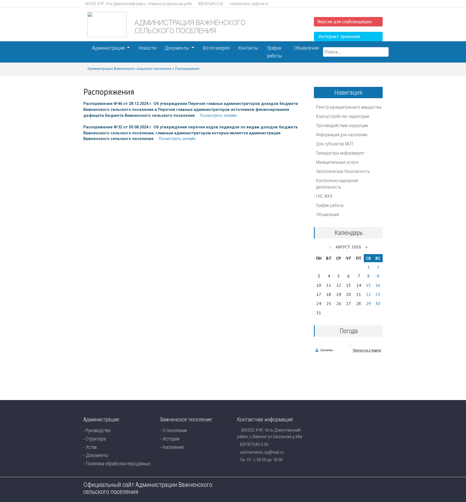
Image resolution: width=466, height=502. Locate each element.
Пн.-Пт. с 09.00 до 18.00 (261, 459)
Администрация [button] (109, 48)
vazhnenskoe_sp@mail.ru (262, 452)
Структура (96, 439)
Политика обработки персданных (118, 463)
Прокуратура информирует (340, 153)
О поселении (175, 430)
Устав (91, 447)
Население (173, 447)
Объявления (306, 48)
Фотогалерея (216, 48)
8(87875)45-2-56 (254, 444)
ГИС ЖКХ (324, 196)
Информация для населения (341, 134)
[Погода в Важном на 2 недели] (367, 350)
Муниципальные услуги (337, 162)
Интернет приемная (339, 36)
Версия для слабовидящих (344, 22)
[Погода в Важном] (348, 344)
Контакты (248, 48)
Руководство (98, 430)
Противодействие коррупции (342, 125)
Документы (97, 455)
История (171, 439)
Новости (147, 48)
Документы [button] (177, 48)
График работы (274, 52)
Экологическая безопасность (343, 171)
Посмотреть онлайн (218, 115)
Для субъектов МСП (334, 143)
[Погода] (324, 349)
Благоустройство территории (342, 116)
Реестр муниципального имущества (348, 107)
